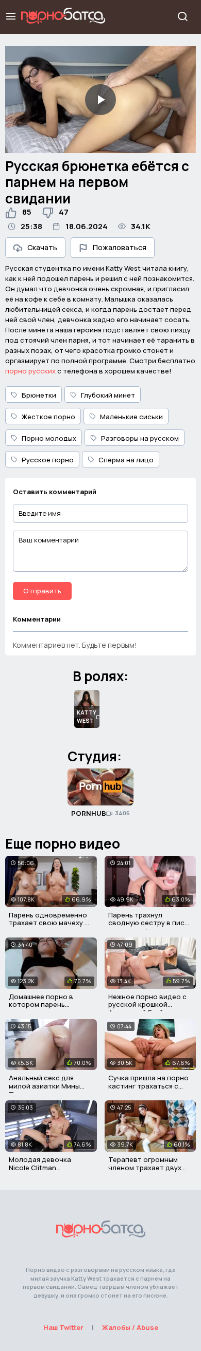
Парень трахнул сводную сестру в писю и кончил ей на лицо (149, 922)
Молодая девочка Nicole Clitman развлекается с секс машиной (44, 1171)
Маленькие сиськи (131, 416)
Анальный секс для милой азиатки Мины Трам (44, 1085)
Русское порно (48, 459)
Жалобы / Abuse (130, 1327)
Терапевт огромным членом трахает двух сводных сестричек (144, 1167)
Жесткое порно (48, 416)
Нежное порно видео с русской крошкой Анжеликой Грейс (147, 1004)
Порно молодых (49, 438)
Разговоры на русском (140, 438)
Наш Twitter (63, 1327)
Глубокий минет (108, 395)
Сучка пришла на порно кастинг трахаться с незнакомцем (148, 1085)
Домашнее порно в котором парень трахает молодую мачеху (41, 1008)
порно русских (30, 371)
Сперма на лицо (126, 459)
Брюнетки (39, 395)
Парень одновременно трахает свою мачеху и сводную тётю (49, 922)
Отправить (42, 590)
